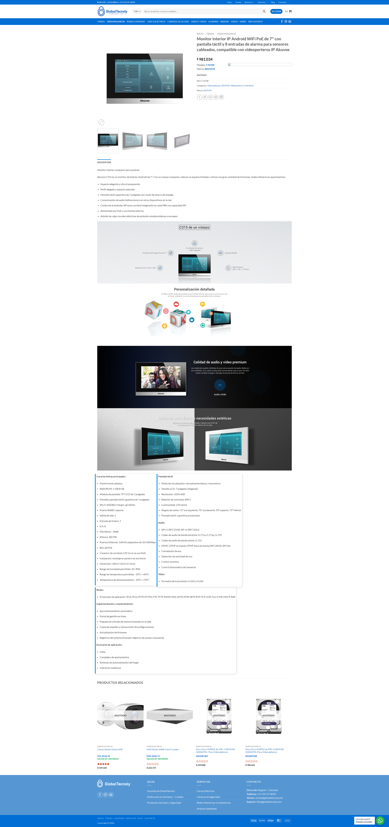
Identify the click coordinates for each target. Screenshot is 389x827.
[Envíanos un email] (290, 21)
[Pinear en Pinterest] (216, 97)
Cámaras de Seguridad (208, 796)
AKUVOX (225, 85)
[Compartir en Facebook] (199, 97)
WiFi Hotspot (255, 21)
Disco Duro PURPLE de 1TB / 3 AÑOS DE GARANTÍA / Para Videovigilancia (215, 750)
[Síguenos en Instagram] (286, 21)
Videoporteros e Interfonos (242, 85)
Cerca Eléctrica (156, 21)
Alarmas (213, 21)
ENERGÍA (224, 21)
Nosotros (248, 2)
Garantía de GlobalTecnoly (161, 790)
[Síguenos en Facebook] (282, 21)
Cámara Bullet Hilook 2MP (110, 749)
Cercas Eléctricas (205, 790)
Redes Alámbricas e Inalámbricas (214, 802)
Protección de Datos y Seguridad (164, 802)
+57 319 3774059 (266, 793)
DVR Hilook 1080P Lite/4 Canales (163, 749)
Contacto (282, 2)
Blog (273, 2)
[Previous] (103, 78)
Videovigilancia (116, 21)
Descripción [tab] (104, 162)
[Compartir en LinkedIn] (221, 97)
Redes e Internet (136, 21)
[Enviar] (264, 11)
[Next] (186, 78)
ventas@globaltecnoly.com (269, 797)
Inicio (229, 2)
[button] (288, 11)
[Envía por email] (210, 97)
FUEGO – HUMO (238, 21)
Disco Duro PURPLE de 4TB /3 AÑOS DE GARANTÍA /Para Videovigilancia (264, 750)
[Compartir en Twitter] (205, 97)
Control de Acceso (178, 21)
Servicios (262, 2)
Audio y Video (198, 21)
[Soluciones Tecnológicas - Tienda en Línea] (112, 11)
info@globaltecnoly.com (268, 801)
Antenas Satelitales (207, 808)
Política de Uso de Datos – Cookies (165, 796)
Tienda (238, 2)
